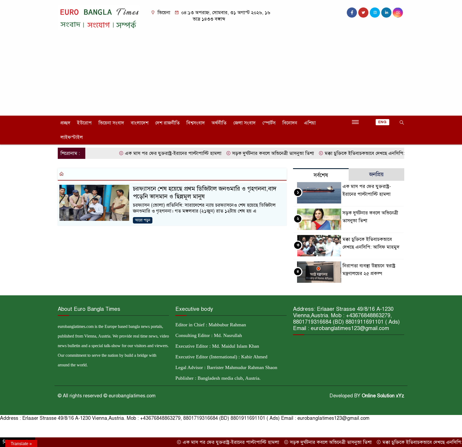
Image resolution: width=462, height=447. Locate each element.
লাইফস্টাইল (71, 137)
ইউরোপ (84, 123)
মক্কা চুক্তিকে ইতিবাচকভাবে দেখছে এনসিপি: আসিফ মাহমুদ (367, 153)
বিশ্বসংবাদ (195, 123)
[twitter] (363, 12)
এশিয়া (310, 123)
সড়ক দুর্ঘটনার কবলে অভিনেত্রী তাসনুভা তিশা (262, 153)
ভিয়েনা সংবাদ (111, 123)
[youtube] (398, 12)
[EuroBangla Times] (99, 17)
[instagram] (375, 12)
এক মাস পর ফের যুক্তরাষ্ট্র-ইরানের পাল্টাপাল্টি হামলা (162, 153)
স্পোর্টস (269, 123)
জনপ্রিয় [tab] (376, 174)
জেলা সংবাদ (244, 123)
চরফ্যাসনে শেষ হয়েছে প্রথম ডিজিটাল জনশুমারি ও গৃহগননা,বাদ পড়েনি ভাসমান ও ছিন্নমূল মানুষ (204, 192)
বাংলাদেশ (139, 123)
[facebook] (352, 12)
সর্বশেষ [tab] (321, 175)
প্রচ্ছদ (65, 123)
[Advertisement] (231, 70)
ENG (382, 122)
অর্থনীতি (218, 123)
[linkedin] (386, 12)
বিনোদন (289, 123)
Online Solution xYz (383, 396)
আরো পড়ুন (142, 220)
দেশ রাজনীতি (167, 123)
